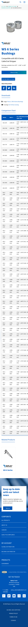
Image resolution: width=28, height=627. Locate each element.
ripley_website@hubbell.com (18, 590)
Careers (4, 530)
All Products (6, 520)
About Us (4, 525)
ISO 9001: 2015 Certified (13, 610)
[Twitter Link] (8, 595)
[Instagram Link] (19, 595)
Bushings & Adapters (6, 7)
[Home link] (6, 2)
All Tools (4, 6)
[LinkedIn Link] (24, 595)
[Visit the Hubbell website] (14, 572)
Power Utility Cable (12, 6)
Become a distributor (8, 551)
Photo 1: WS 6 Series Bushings (15, 101)
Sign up (8, 508)
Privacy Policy (13, 613)
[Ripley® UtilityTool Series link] (6, 43)
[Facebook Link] (3, 595)
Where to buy (14, 72)
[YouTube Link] (14, 595)
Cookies (13, 620)
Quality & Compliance (8, 534)
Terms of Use (13, 617)
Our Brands (5, 563)
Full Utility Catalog (14, 104)
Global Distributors (8, 547)
